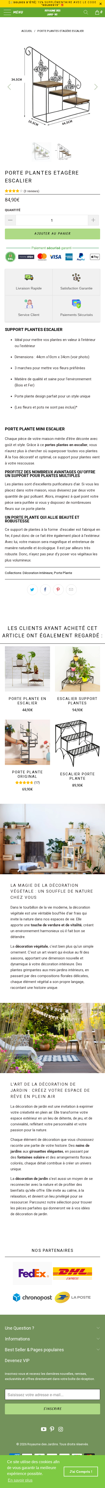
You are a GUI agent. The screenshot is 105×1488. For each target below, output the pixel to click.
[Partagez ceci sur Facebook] (45, 589)
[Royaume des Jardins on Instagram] (60, 1429)
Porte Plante (63, 573)
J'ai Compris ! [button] (81, 1472)
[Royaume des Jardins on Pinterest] (52, 1429)
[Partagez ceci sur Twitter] (32, 589)
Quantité (12, 210)
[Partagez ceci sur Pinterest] (58, 589)
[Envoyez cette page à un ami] (71, 589)
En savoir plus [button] (20, 1480)
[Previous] (10, 87)
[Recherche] (87, 12)
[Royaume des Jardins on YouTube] (43, 1429)
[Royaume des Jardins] (52, 12)
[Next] (95, 87)
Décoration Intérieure (37, 573)
